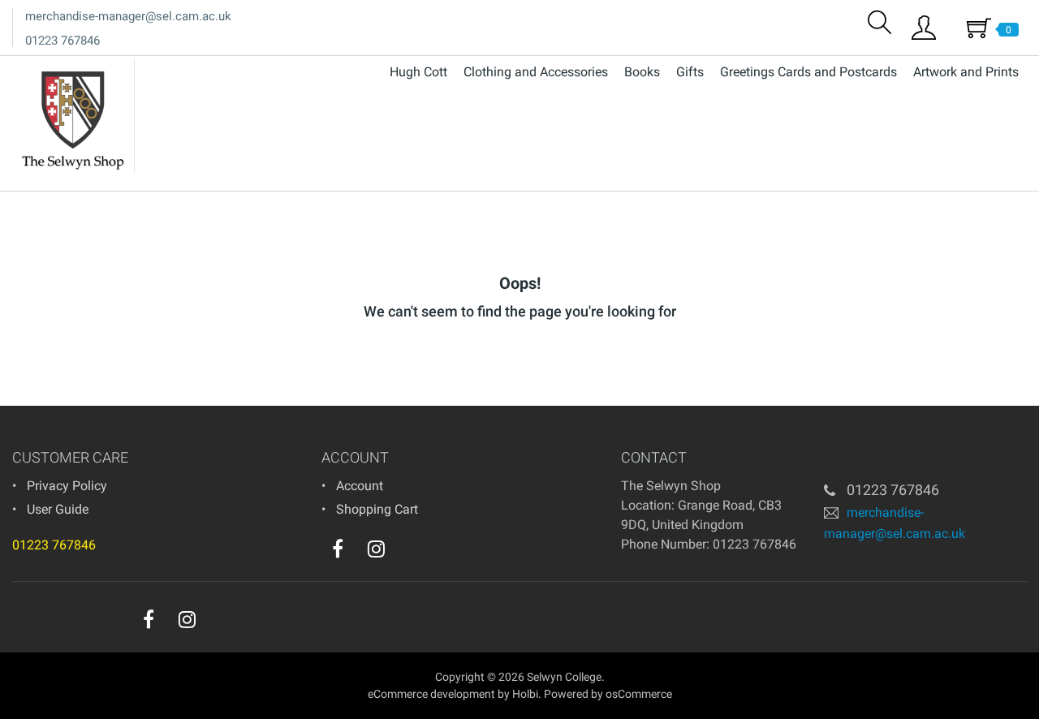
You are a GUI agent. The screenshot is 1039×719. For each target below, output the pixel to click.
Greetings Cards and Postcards (808, 72)
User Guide (57, 509)
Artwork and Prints (966, 72)
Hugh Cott (418, 72)
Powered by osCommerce (608, 693)
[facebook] (337, 549)
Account (359, 485)
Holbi (525, 693)
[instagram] (376, 549)
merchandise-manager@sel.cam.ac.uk (128, 16)
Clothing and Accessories (535, 72)
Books (642, 72)
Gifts (690, 72)
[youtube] (409, 552)
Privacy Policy (67, 485)
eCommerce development (431, 693)
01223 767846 (62, 40)
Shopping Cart (377, 509)
